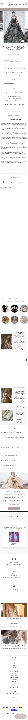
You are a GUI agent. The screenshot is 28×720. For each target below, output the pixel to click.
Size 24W (14, 72)
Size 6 (22, 61)
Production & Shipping (14, 175)
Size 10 (10, 65)
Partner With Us (14, 665)
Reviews (14, 659)
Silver (14, 88)
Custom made (17, 76)
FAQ (14, 661)
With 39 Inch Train (9, 82)
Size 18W (17, 69)
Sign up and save (13, 701)
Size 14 (22, 65)
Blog (14, 663)
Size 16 (4, 69)
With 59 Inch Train (19, 82)
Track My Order (14, 679)
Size (14, 59)
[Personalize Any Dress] (14, 610)
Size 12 (16, 65)
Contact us (13, 697)
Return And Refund (14, 688)
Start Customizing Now (14, 626)
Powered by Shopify (14, 716)
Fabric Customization (14, 169)
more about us (14, 508)
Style (14, 79)
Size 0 (6, 61)
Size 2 (11, 61)
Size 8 (5, 65)
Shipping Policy (14, 686)
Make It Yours (14, 166)
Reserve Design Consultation (14, 653)
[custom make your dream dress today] (14, 637)
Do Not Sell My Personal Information (14, 694)
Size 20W (23, 69)
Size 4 (16, 61)
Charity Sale (14, 681)
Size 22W (7, 72)
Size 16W (10, 69)
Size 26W (20, 72)
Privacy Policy (14, 692)
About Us (14, 657)
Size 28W (10, 76)
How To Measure (14, 675)
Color (14, 86)
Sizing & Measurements (14, 172)
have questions (14, 177)
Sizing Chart (14, 673)
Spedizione (11, 54)
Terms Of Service (14, 690)
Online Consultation (14, 671)
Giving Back (14, 667)
